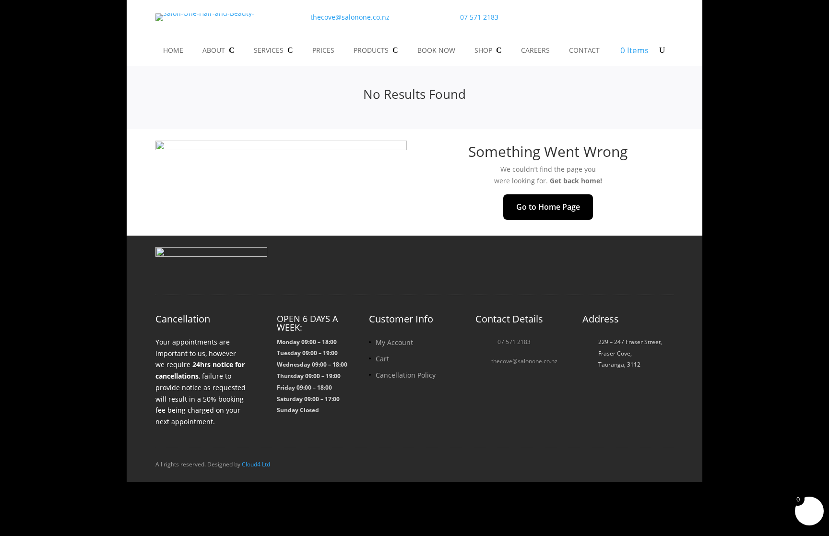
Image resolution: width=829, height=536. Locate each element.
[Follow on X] (641, 263)
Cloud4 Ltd (256, 464)
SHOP (483, 50)
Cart (382, 358)
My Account (394, 342)
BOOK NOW (436, 50)
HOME (173, 50)
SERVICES (269, 50)
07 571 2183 (479, 17)
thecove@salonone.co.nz (350, 17)
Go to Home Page (548, 207)
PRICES (323, 50)
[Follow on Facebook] (594, 263)
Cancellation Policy (406, 375)
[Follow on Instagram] (618, 263)
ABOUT (213, 50)
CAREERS (535, 50)
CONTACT (584, 50)
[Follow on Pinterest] (664, 263)
